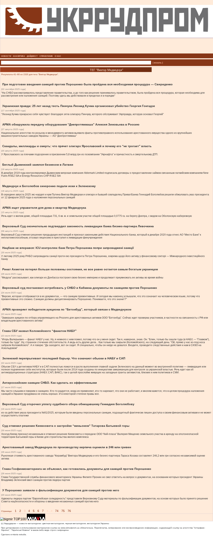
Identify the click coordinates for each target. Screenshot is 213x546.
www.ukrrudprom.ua (70, 528)
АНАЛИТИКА (19, 56)
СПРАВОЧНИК (46, 56)
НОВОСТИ (6, 56)
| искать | (158, 62)
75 (63, 510)
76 (69, 510)
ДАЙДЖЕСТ (32, 56)
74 (56, 510)
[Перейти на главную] (106, 52)
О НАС (58, 56)
